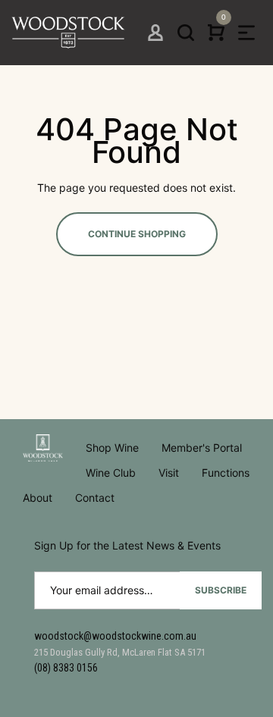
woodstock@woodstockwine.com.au (115, 636)
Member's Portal (202, 447)
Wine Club (111, 472)
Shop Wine (112, 447)
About (37, 497)
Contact (95, 497)
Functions (225, 472)
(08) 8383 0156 (66, 668)
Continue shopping (137, 234)
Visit (168, 472)
